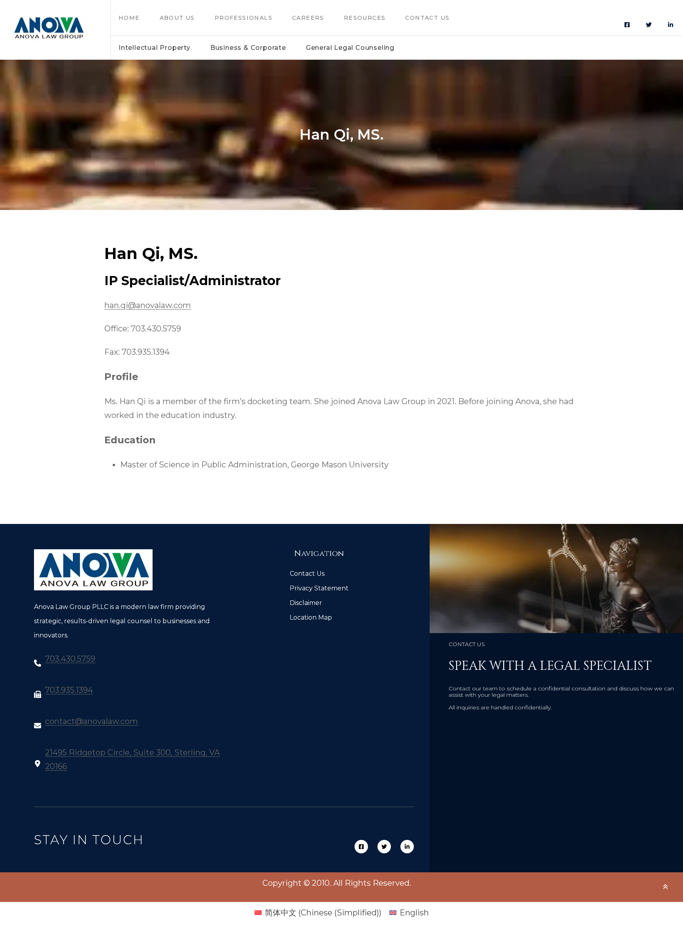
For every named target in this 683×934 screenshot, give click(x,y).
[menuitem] (318, 912)
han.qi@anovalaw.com (147, 305)
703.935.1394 (69, 690)
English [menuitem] (414, 912)
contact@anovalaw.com (91, 721)
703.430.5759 (70, 659)
